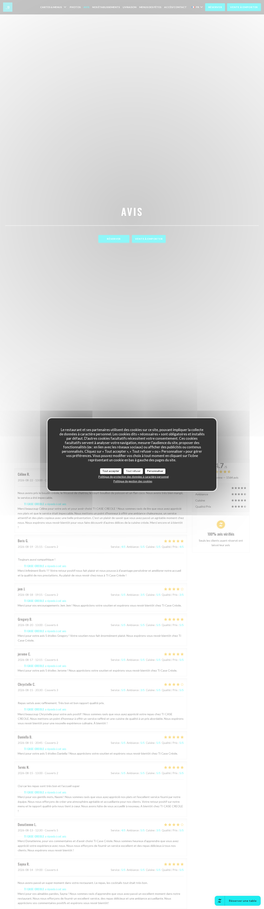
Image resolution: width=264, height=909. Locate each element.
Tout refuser (133, 471)
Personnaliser (155, 471)
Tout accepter (110, 471)
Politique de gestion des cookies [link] (132, 481)
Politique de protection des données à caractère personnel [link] (133, 476)
